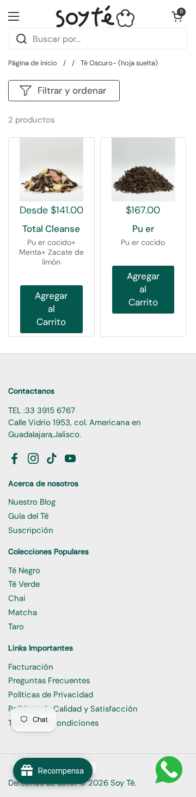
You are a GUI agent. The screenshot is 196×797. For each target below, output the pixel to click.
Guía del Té (28, 516)
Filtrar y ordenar (72, 90)
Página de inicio (32, 63)
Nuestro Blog (32, 501)
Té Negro (24, 570)
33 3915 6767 (50, 410)
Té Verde (24, 584)
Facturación (30, 666)
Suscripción (30, 530)
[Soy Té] (95, 16)
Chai (17, 598)
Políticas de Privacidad (50, 694)
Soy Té (122, 782)
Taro (16, 626)
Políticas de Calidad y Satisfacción (73, 708)
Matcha (22, 612)
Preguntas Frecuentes (49, 680)
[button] (177, 16)
